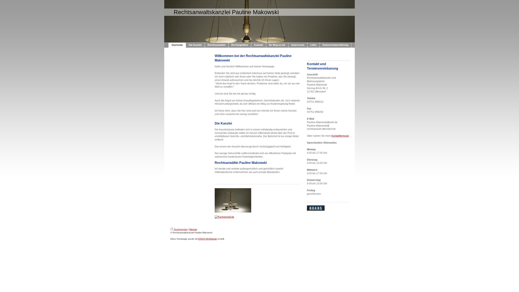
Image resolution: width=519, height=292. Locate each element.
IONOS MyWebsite (207, 239)
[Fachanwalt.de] (258, 217)
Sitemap (193, 229)
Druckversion (180, 229)
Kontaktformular (340, 135)
